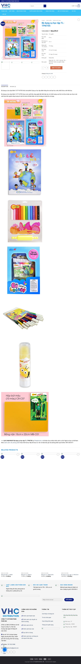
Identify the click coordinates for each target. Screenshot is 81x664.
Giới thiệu (12, 11)
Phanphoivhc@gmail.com (12, 648)
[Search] (45, 6)
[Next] (36, 40)
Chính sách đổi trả (28, 625)
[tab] (4, 86)
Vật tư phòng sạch (63, 11)
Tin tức (74, 11)
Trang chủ (4, 11)
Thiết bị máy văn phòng (35, 11)
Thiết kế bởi (50, 661)
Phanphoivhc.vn (38, 440)
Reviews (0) (13, 86)
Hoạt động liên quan (47, 621)
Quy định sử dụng (28, 632)
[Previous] (4, 40)
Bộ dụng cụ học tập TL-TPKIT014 (69, 574)
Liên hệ (4, 14)
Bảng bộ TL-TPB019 (26, 574)
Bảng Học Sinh (57, 20)
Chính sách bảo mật (28, 629)
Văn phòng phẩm (21, 11)
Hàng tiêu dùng (50, 11)
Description (4, 86)
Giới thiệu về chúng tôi (48, 614)
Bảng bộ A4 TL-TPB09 (6, 574)
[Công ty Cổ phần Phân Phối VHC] (14, 6)
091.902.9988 (11, 644)
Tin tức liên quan (46, 617)
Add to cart (56, 68)
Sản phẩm (48, 20)
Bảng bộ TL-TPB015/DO (47, 574)
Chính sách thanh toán (29, 616)
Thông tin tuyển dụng (47, 625)
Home (43, 20)
